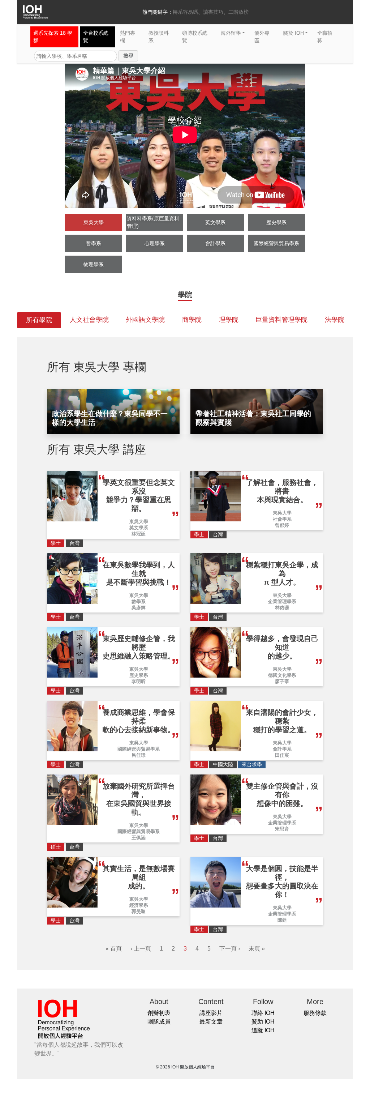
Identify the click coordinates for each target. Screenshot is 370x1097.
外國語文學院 (145, 319)
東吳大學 (93, 222)
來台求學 (252, 764)
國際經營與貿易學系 (276, 243)
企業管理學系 (282, 601)
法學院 (334, 319)
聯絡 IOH (263, 1013)
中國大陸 (223, 764)
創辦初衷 (159, 1013)
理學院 (228, 319)
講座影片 (211, 1013)
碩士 (56, 847)
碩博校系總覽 (194, 36)
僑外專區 (262, 36)
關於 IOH (293, 33)
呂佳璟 (139, 755)
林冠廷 (139, 534)
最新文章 (211, 1022)
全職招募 (324, 36)
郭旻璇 (139, 911)
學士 (56, 543)
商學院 (192, 319)
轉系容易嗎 (185, 12)
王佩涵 (139, 837)
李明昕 (139, 681)
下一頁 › (229, 949)
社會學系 (282, 519)
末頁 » (257, 949)
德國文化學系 (282, 675)
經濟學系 (138, 905)
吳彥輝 (139, 607)
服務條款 (315, 1013)
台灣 (74, 543)
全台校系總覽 (95, 36)
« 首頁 (114, 949)
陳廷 (282, 920)
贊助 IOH (263, 1022)
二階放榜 (238, 12)
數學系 (139, 601)
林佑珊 (282, 607)
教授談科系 (159, 36)
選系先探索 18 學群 (52, 36)
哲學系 (93, 243)
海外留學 (231, 33)
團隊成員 (159, 1022)
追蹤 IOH (263, 1030)
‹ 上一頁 (140, 949)
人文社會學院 (89, 319)
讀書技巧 (213, 12)
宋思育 (282, 829)
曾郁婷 (282, 525)
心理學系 (155, 243)
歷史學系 (276, 222)
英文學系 (215, 222)
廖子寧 (282, 681)
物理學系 (93, 264)
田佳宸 (282, 755)
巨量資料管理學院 (281, 319)
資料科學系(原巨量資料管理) (153, 222)
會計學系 (215, 243)
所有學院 (39, 320)
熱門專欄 (127, 36)
